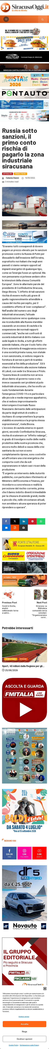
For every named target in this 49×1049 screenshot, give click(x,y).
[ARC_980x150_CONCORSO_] (24, 31)
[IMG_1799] (24, 555)
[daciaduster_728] (24, 224)
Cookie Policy (13, 1045)
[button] (45, 988)
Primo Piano (20, 174)
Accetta (24, 1024)
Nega (24, 1031)
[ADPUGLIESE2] (24, 580)
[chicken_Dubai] (24, 42)
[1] (24, 970)
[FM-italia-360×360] (24, 699)
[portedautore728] (24, 543)
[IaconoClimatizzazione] (24, 236)
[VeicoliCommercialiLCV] (24, 56)
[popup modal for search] (42, 19)
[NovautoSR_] (24, 898)
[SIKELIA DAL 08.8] (24, 115)
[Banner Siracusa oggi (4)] (24, 93)
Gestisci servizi (24, 1017)
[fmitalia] (24, 104)
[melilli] (24, 755)
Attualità (7, 174)
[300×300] (24, 811)
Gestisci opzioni (24, 1039)
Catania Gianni (12, 178)
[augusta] (24, 79)
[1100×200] (24, 67)
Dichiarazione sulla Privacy (29, 1045)
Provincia (29, 660)
